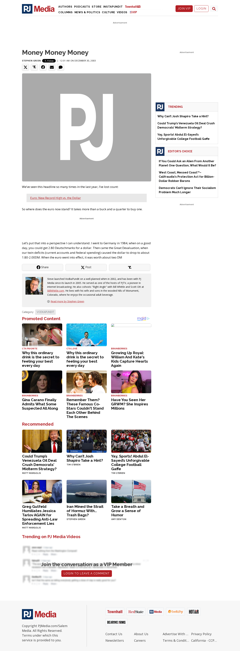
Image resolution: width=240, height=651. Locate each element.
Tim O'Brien (73, 464)
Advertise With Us (176, 634)
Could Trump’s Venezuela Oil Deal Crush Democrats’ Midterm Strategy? (39, 462)
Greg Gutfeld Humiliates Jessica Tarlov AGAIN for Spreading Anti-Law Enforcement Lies (39, 515)
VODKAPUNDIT (45, 312)
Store (97, 6)
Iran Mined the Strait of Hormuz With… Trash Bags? (85, 510)
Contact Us (113, 634)
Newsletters (114, 640)
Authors (65, 6)
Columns (65, 12)
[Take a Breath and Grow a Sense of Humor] (131, 491)
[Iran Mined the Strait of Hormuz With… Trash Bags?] (86, 491)
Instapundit (113, 6)
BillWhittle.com (55, 290)
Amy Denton (118, 519)
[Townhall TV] (134, 6)
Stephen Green (31, 60)
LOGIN (201, 8)
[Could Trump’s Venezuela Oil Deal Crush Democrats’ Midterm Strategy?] (42, 441)
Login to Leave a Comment (87, 573)
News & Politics (87, 12)
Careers (140, 640)
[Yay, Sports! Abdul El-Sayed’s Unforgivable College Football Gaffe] (131, 441)
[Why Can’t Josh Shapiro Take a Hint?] (86, 441)
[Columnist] (35, 285)
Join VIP (184, 8)
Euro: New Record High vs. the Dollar (55, 198)
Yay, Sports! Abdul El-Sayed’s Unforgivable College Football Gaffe (130, 462)
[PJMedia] (38, 8)
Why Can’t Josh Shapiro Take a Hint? (85, 458)
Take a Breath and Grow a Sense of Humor (127, 510)
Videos (122, 12)
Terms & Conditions (176, 640)
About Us (141, 634)
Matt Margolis (31, 473)
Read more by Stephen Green (67, 301)
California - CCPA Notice (204, 640)
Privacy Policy (201, 634)
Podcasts (82, 6)
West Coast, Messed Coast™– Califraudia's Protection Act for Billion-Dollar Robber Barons (186, 177)
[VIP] (133, 12)
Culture (108, 12)
